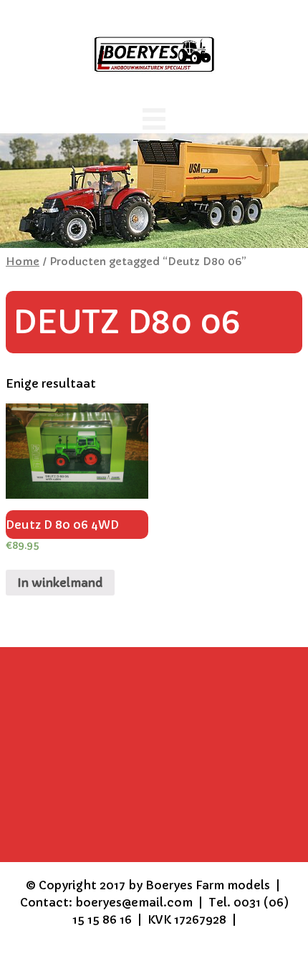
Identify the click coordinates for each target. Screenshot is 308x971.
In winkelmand (60, 582)
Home (22, 261)
